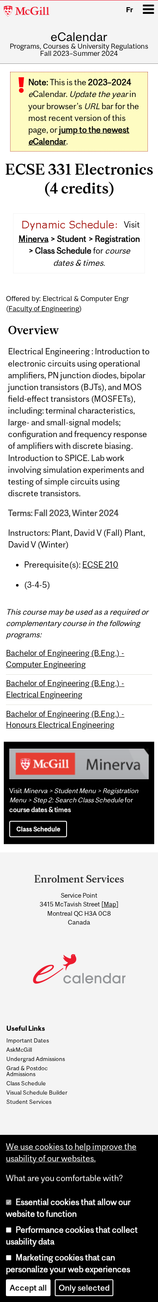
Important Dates (27, 1040)
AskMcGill (19, 1050)
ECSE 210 (100, 564)
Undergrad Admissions (35, 1059)
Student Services (28, 1102)
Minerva (33, 239)
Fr (129, 9)
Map (110, 904)
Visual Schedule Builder (36, 1092)
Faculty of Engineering (43, 308)
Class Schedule (38, 829)
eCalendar (79, 36)
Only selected (84, 1287)
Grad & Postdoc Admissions (27, 1071)
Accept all (28, 1287)
